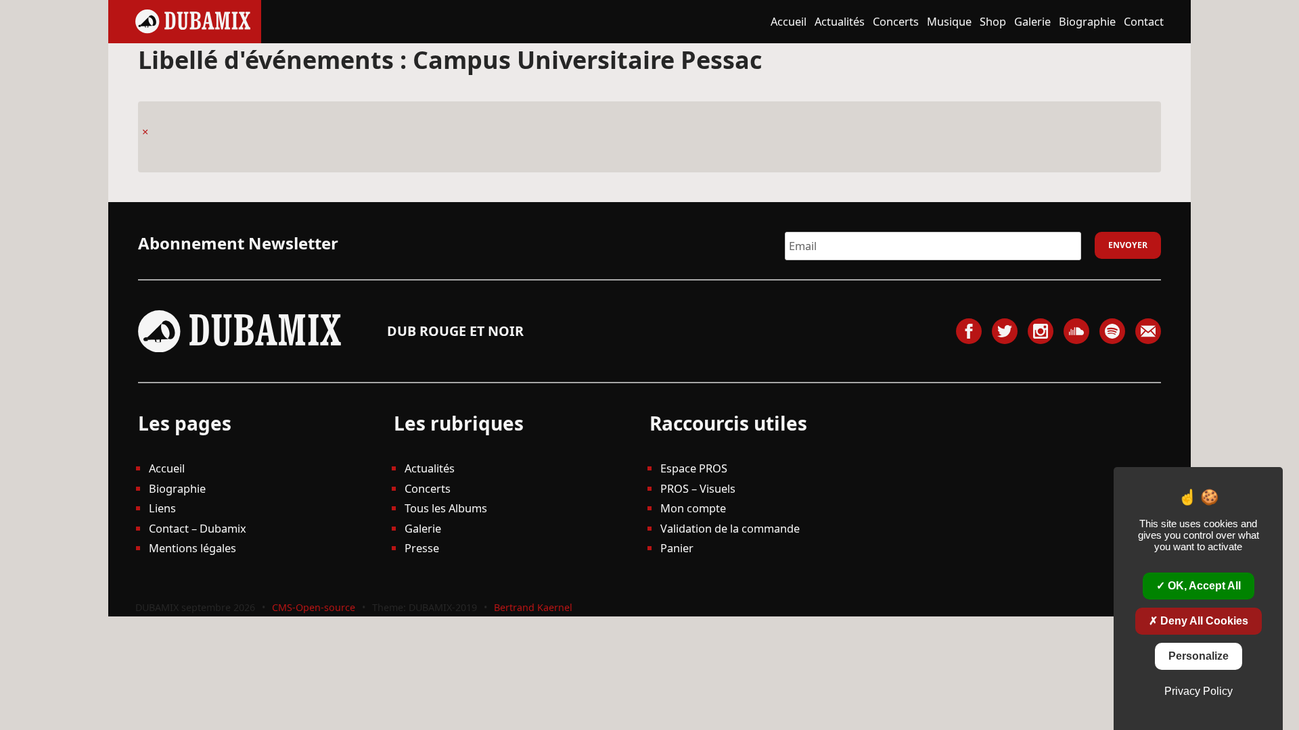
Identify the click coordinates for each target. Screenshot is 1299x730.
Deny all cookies (1203, 621)
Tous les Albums (446, 508)
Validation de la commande (730, 528)
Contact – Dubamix (197, 528)
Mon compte (693, 508)
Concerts (896, 21)
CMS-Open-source (315, 607)
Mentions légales (192, 548)
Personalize (1198, 656)
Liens (162, 508)
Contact (1144, 21)
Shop (993, 21)
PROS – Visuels (697, 488)
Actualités (840, 21)
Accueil (788, 21)
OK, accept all (1203, 585)
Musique (949, 21)
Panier (676, 548)
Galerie (1032, 21)
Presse (422, 548)
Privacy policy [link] (1198, 691)
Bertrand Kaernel (533, 607)
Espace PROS (693, 468)
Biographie (1087, 21)
